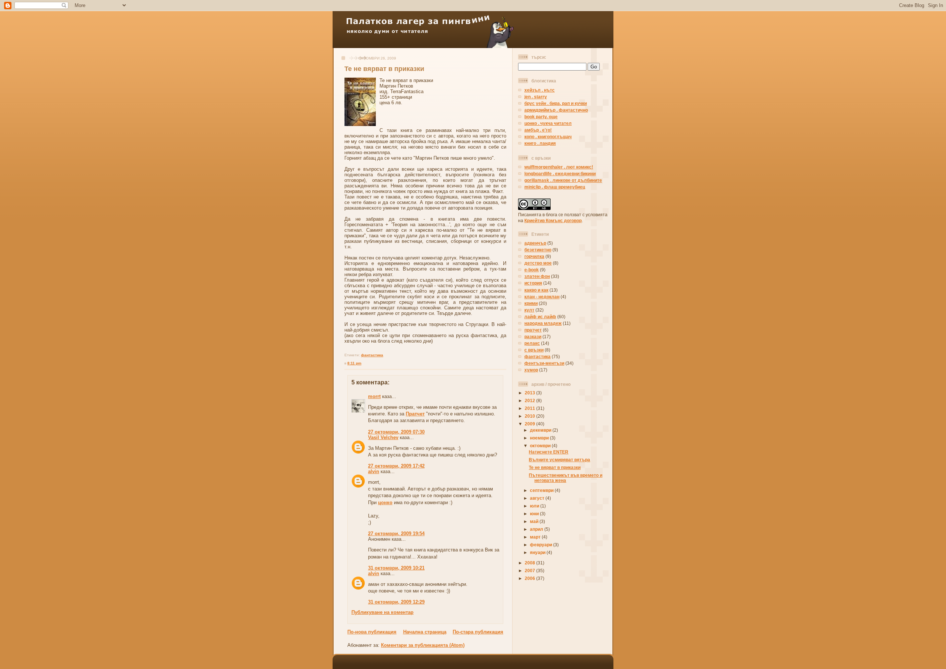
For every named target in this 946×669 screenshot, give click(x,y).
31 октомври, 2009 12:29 (396, 602)
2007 (530, 570)
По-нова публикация (372, 632)
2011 (530, 408)
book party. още (541, 116)
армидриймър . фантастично (556, 110)
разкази (532, 336)
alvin (373, 471)
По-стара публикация (478, 632)
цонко (385, 502)
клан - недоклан (541, 296)
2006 (530, 578)
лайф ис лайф (540, 316)
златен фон (537, 276)
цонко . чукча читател (548, 123)
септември (542, 490)
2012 (530, 400)
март (536, 536)
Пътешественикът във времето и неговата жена (565, 478)
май (535, 521)
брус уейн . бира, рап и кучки (555, 103)
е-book (531, 269)
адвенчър (535, 243)
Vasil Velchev (383, 437)
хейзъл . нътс (539, 90)
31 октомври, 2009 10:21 (396, 568)
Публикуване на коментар (382, 612)
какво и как (536, 290)
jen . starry (535, 96)
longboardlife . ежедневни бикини (560, 173)
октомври (541, 445)
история (533, 283)
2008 (530, 562)
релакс (532, 343)
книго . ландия (540, 143)
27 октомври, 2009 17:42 (396, 466)
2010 (530, 416)
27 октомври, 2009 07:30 (396, 432)
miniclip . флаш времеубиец (554, 186)
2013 (530, 392)
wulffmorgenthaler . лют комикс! (558, 166)
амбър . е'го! (538, 130)
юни (535, 513)
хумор (531, 369)
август (537, 498)
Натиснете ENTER (548, 451)
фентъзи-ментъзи (544, 363)
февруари (541, 544)
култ (529, 310)
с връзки (534, 349)
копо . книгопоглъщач (548, 136)
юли (535, 505)
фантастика (372, 355)
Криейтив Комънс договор (553, 220)
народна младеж (543, 323)
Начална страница (424, 632)
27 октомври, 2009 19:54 (396, 533)
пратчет (533, 329)
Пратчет (415, 414)
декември (541, 430)
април (537, 529)
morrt (374, 396)
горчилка (534, 256)
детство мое (538, 263)
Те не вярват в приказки (384, 68)
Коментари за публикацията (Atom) (423, 645)
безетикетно (537, 249)
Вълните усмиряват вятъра (559, 459)
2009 (530, 423)
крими (531, 303)
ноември (540, 437)
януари (538, 552)
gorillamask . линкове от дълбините (563, 180)
